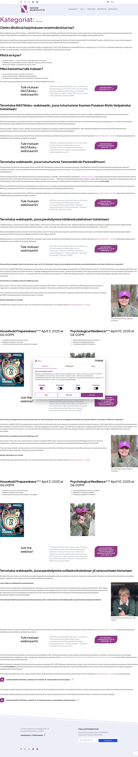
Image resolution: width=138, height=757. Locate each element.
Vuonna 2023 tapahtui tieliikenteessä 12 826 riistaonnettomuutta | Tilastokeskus (88, 657)
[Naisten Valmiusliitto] (33, 8)
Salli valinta (69, 395)
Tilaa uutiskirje (108, 740)
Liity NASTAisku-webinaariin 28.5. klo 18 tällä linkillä (106, 203)
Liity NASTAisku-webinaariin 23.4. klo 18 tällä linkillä (106, 248)
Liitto (82, 9)
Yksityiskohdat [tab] (69, 366)
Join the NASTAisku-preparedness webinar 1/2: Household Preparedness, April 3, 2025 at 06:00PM (106, 401)
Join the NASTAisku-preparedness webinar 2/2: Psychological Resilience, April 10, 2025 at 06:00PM (106, 551)
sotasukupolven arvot (87, 177)
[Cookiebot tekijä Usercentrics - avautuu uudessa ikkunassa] (96, 361)
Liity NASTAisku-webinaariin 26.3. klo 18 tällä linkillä (106, 639)
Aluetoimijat (91, 9)
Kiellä (46, 395)
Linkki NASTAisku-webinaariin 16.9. (105, 88)
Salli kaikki (92, 395)
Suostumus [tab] (45, 366)
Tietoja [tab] (93, 366)
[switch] (60, 388)
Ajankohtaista (112, 9)
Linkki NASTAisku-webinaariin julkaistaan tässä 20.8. (106, 145)
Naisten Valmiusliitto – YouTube (105, 136)
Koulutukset (73, 9)
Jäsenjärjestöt (102, 9)
